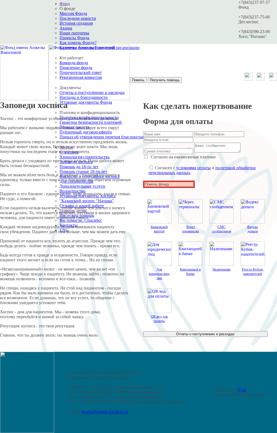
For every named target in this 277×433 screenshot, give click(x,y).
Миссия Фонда (73, 13)
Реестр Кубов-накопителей (252, 271)
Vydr (242, 390)
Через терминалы (190, 229)
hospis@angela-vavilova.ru (105, 411)
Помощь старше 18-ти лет (83, 171)
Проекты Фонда (74, 37)
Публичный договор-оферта (86, 132)
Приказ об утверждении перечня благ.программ (104, 137)
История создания (76, 23)
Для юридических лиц (159, 273)
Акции (66, 28)
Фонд (65, 3)
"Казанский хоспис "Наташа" (87, 200)
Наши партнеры (74, 33)
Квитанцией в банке (190, 271)
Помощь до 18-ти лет (79, 166)
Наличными (221, 269)
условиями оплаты (193, 167)
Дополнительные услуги (82, 186)
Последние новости (78, 18)
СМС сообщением (221, 229)
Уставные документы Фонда (86, 102)
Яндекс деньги (252, 229)
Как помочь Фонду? (78, 42)
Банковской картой (159, 229)
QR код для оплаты (159, 318)
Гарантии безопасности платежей (91, 122)
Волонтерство (72, 191)
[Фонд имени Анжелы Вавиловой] (24, 98)
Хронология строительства (85, 157)
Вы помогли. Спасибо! (81, 220)
